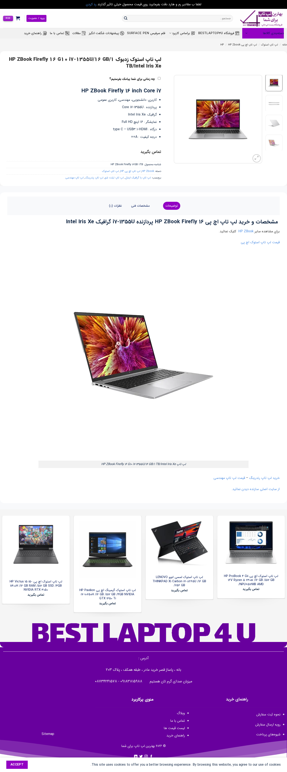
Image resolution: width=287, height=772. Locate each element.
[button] (18, 18)
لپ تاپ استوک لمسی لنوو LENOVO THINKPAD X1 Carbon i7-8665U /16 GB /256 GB (179, 581)
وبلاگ (181, 713)
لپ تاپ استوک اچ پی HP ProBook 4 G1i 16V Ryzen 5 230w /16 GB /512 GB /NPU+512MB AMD (251, 580)
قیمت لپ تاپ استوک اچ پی (260, 242)
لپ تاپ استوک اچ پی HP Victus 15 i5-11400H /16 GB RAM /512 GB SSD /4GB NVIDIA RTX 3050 (36, 586)
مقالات (76, 33)
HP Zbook (234, 45)
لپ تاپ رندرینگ (94, 178)
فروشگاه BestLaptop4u (216, 33)
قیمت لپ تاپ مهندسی (229, 478)
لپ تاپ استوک (269, 45)
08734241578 (106, 681)
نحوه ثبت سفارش (268, 714)
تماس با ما (57, 33)
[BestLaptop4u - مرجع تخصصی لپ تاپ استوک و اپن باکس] (261, 18)
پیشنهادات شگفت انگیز (104, 33)
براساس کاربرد (181, 33)
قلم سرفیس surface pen (146, 33)
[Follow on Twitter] (141, 757)
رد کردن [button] (91, 4)
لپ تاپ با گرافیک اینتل (138, 178)
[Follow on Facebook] (151, 757)
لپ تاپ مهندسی (74, 178)
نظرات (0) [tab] (115, 205)
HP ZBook (246, 231)
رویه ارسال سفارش (267, 724)
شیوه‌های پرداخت (268, 734)
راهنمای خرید (33, 33)
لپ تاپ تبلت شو (114, 178)
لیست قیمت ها (174, 728)
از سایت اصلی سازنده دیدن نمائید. (255, 489)
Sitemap (48, 734)
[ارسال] (125, 18)
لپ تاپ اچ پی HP (130, 171)
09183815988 (131, 681)
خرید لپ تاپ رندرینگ (264, 478)
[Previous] (255, 119)
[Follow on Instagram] (146, 757)
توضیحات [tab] (171, 205)
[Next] (178, 119)
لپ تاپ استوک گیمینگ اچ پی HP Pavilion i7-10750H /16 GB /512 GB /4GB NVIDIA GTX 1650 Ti (107, 594)
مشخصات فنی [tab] (140, 205)
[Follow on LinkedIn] (135, 757)
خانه (284, 45)
